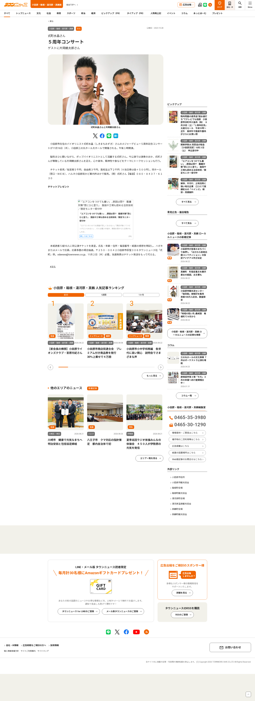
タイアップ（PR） (136, 13)
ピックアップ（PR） (111, 13)
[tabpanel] (105, 91)
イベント (171, 13)
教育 (59, 13)
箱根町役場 (177, 488)
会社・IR (230, 7)
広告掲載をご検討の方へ (34, 645)
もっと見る (152, 376)
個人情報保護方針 (11, 651)
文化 (39, 13)
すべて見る (186, 202)
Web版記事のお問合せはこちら (187, 459)
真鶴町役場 (177, 509)
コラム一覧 (186, 395)
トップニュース (23, 13)
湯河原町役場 (178, 498)
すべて (7, 13)
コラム (184, 13)
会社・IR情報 (12, 645)
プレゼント (217, 13)
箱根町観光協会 (179, 493)
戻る (52, 21)
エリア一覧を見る (148, 458)
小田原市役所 (178, 477)
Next (160, 367)
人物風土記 (155, 13)
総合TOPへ (71, 5)
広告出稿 (187, 4)
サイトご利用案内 (28, 651)
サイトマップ (43, 651)
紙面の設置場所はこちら (184, 452)
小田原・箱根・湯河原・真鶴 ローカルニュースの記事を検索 (186, 333)
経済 (93, 13)
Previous (50, 367)
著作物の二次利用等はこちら (186, 439)
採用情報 (54, 645)
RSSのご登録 (181, 614)
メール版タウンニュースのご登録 (122, 611)
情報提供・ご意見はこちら (185, 433)
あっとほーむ (200, 13)
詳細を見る (181, 593)
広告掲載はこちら (180, 446)
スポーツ (71, 13)
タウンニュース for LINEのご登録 (78, 611)
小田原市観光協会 (180, 482)
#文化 (53, 266)
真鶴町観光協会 (179, 514)
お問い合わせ (233, 647)
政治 (83, 13)
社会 (49, 13)
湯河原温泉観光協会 (181, 504)
